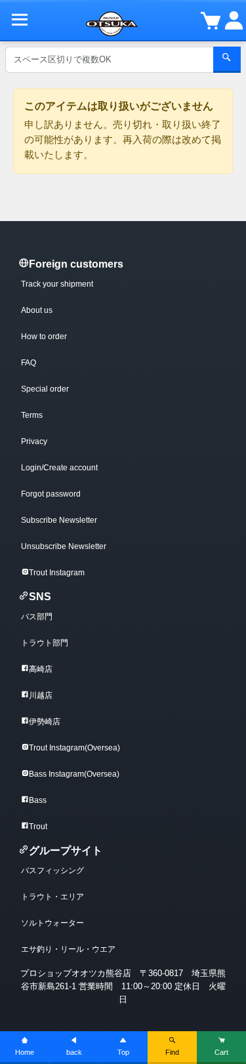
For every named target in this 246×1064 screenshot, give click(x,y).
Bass (38, 800)
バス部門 (36, 616)
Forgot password (51, 494)
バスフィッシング (52, 870)
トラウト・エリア (52, 896)
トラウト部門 (44, 642)
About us (36, 310)
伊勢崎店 (44, 721)
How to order (44, 336)
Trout (38, 826)
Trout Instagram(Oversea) (74, 747)
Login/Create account (59, 467)
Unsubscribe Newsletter (63, 546)
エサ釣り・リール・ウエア (68, 949)
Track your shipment (57, 284)
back (74, 1052)
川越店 (40, 695)
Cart (221, 1052)
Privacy (34, 441)
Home (24, 1052)
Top (123, 1052)
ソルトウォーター (52, 923)
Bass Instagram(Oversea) (74, 774)
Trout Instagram (57, 572)
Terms (32, 415)
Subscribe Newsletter (59, 520)
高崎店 (40, 669)
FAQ (28, 362)
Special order (45, 389)
